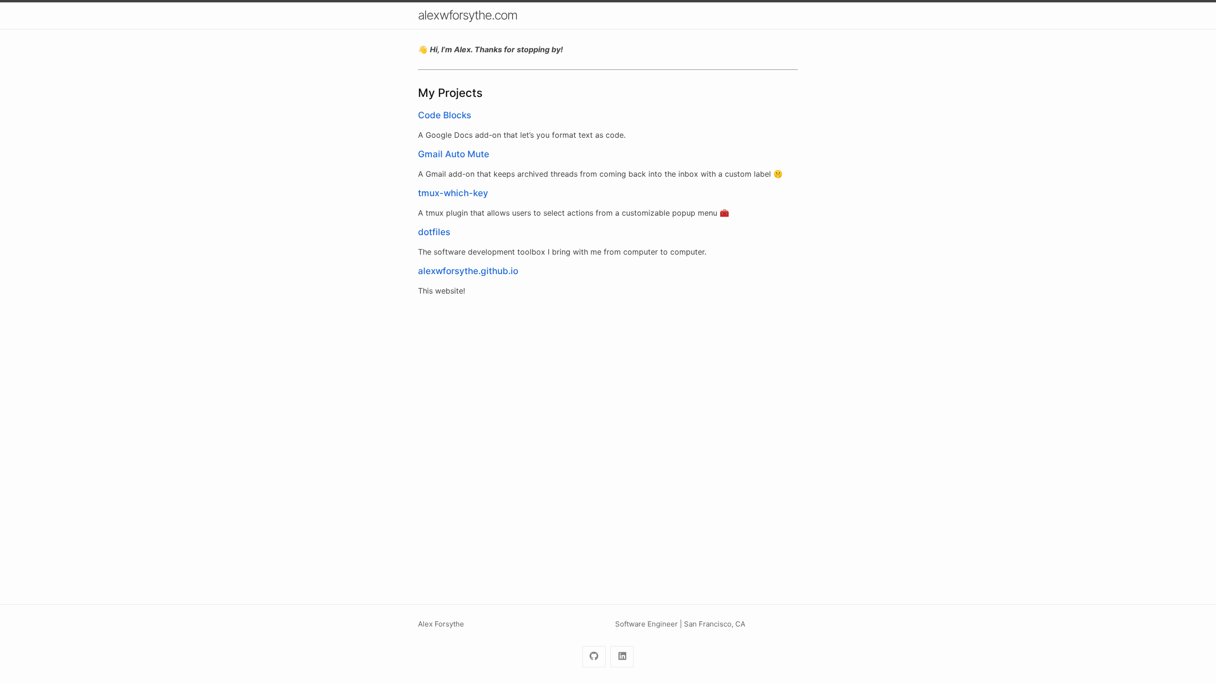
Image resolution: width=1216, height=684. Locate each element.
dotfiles (434, 232)
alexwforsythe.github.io (468, 271)
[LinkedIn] (622, 656)
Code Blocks (444, 115)
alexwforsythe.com (467, 15)
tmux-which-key (453, 193)
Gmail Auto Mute (453, 154)
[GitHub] (594, 656)
